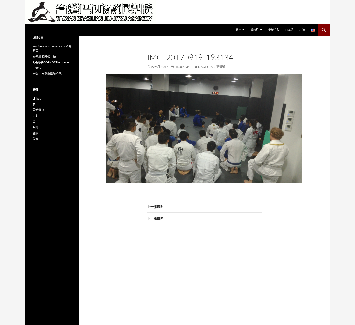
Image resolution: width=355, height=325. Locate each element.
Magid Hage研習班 (211, 66)
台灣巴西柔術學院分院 (47, 74)
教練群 (255, 29)
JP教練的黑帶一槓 (44, 56)
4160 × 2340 (183, 66)
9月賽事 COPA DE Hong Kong (51, 62)
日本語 (289, 29)
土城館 (37, 68)
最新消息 (273, 29)
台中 (35, 121)
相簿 (302, 29)
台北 (35, 116)
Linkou (37, 98)
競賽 (35, 139)
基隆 (35, 127)
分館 (238, 29)
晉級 (35, 133)
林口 (35, 104)
